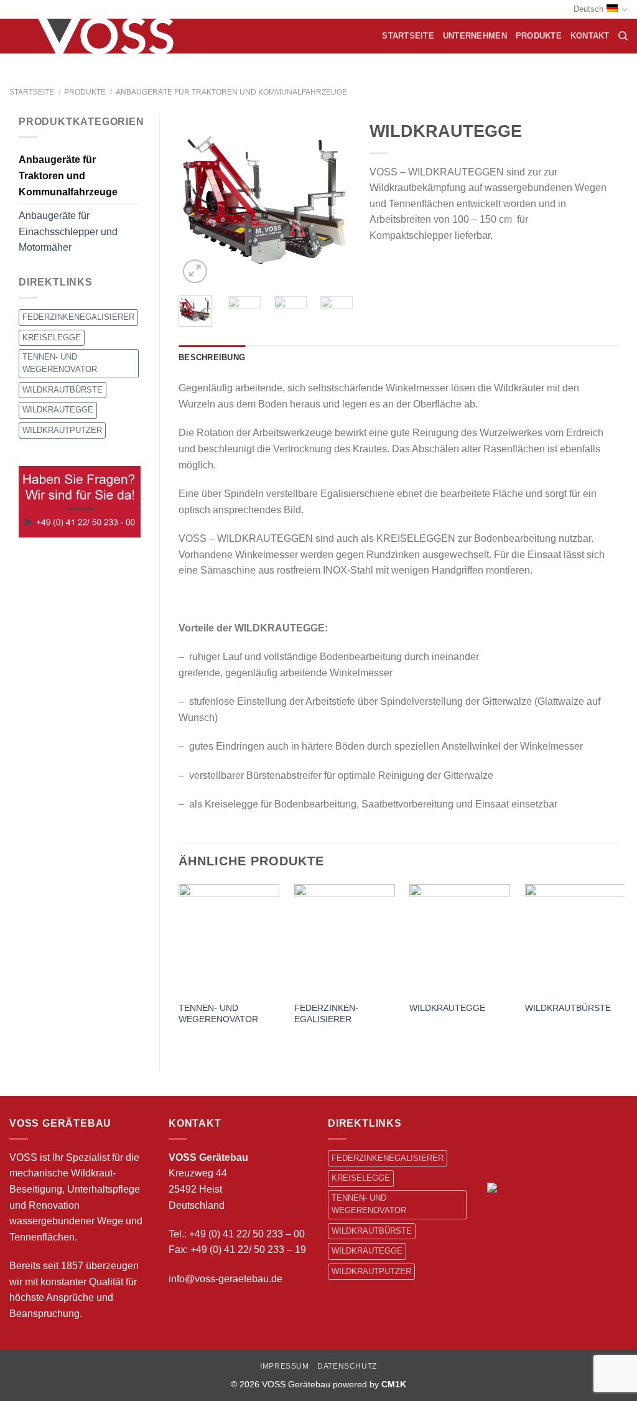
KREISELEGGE (51, 337)
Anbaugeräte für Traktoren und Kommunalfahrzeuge (231, 92)
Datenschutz (347, 1366)
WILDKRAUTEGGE (57, 409)
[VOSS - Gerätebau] (110, 36)
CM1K (393, 1384)
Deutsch (588, 9)
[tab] (212, 357)
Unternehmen (475, 35)
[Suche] (623, 36)
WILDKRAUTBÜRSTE (62, 389)
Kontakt (590, 35)
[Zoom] (195, 271)
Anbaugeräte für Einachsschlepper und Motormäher (68, 231)
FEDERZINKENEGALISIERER (78, 317)
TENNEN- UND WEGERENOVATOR (59, 363)
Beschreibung (212, 357)
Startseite (408, 35)
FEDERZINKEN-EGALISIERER (326, 1014)
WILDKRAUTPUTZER (62, 430)
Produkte (539, 35)
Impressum (284, 1366)
